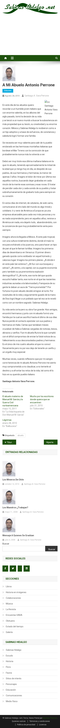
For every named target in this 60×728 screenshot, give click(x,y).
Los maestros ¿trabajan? (15, 507)
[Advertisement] (30, 38)
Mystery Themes (50, 718)
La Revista (11, 609)
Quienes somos (19, 721)
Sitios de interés (13, 678)
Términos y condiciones (39, 721)
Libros (9, 586)
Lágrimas (7, 420)
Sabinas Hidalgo (13, 650)
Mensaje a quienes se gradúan (18, 535)
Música (9, 603)
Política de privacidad (26, 725)
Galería (9, 632)
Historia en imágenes (16, 592)
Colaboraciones (13, 598)
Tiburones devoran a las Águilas (11, 442)
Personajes (11, 684)
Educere (7, 91)
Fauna (9, 673)
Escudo (9, 655)
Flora (8, 667)
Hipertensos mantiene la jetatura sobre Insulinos (52, 442)
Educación (11, 690)
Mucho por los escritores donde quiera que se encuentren (42, 399)
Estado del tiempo (14, 626)
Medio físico (12, 701)
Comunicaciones (14, 695)
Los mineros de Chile (13, 479)
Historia (9, 661)
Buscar (5, 543)
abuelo (21, 435)
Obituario (10, 621)
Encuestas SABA (14, 615)
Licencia (42, 725)
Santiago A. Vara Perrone (36, 95)
